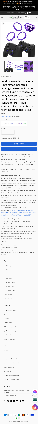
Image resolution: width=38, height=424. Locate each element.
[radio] (3, 123)
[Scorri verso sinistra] (2, 67)
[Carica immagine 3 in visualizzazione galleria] (28, 66)
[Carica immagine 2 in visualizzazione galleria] (19, 66)
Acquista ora (19, 149)
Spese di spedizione (5, 116)
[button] (2, 18)
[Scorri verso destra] (36, 67)
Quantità (3, 128)
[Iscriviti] (32, 396)
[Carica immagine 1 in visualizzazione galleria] (9, 66)
